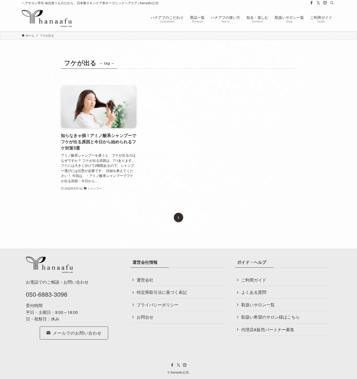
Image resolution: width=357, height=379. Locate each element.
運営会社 (145, 280)
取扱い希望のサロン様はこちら (270, 317)
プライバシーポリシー (158, 305)
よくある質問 (253, 292)
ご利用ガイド (253, 280)
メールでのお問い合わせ (77, 333)
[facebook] (311, 3)
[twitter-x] (318, 3)
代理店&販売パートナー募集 (267, 329)
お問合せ (145, 317)
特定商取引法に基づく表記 (162, 292)
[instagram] (325, 3)
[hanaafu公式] (47, 18)
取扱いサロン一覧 (258, 305)
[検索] (332, 3)
